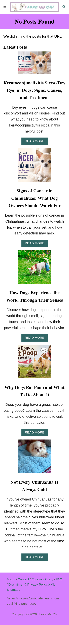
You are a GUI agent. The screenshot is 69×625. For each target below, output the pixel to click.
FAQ (59, 579)
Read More (36, 142)
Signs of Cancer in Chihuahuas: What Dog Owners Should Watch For (35, 198)
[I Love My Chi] (34, 7)
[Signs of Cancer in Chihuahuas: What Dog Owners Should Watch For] (34, 166)
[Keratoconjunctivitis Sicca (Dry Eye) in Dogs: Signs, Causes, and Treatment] (34, 64)
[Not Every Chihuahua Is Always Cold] (34, 458)
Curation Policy (42, 579)
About (11, 579)
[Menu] (5, 7)
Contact (23, 579)
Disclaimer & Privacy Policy (28, 584)
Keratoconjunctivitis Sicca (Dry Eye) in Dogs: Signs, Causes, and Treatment (34, 90)
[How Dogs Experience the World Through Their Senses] (34, 268)
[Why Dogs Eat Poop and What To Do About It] (34, 363)
